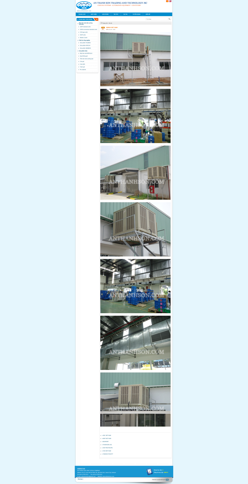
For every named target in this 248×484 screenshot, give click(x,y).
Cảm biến (82, 64)
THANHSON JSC (107, 444)
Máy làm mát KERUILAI (86, 53)
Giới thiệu (94, 14)
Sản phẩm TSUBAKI (85, 42)
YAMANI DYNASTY (108, 454)
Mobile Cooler (83, 37)
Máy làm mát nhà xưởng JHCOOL (85, 23)
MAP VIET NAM (107, 438)
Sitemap (80, 479)
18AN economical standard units (88, 29)
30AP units (83, 35)
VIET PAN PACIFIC (108, 448)
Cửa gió (82, 61)
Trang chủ (81, 14)
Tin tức (116, 14)
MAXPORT (106, 441)
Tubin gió (82, 67)
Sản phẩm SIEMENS (85, 48)
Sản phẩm (105, 14)
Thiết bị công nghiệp (84, 40)
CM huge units (84, 32)
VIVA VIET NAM (107, 451)
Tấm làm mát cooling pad (86, 58)
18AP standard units (85, 26)
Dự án (125, 14)
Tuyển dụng (136, 14)
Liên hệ (148, 14)
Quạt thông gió (84, 56)
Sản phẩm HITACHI (85, 45)
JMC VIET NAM (107, 435)
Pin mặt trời (83, 69)
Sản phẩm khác (83, 51)
